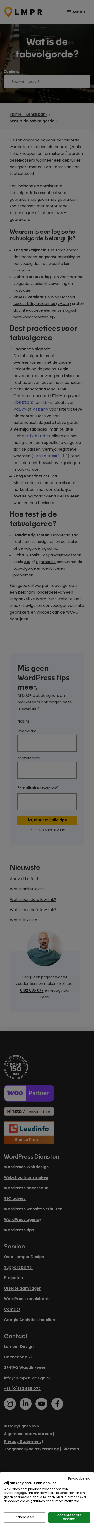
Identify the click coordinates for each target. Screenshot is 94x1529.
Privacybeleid (79, 1478)
